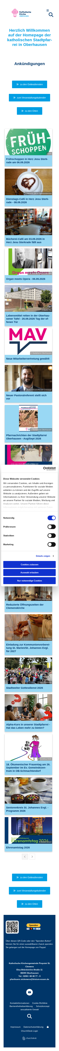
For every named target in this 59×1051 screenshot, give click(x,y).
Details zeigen (43, 556)
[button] (47, 11)
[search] (51, 14)
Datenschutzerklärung (33, 1027)
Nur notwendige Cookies (29, 580)
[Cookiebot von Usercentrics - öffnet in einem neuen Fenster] (43, 469)
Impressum (15, 1027)
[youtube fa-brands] (29, 992)
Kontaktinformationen (19, 1003)
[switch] (52, 526)
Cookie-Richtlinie (39, 1003)
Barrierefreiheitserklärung (21, 1006)
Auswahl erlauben (29, 572)
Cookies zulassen (29, 564)
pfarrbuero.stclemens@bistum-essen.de (29, 979)
